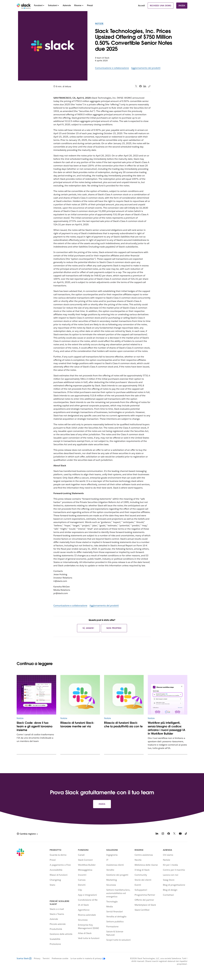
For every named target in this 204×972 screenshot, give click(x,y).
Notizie (99, 23)
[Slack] (24, 5)
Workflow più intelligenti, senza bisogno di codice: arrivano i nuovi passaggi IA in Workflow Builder (166, 728)
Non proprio (114, 628)
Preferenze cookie (60, 958)
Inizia (181, 5)
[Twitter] (136, 86)
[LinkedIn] (144, 86)
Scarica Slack (23, 958)
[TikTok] (186, 834)
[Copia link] (149, 86)
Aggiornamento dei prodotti (145, 68)
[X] (174, 834)
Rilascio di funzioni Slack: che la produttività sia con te (123, 724)
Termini (46, 958)
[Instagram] (163, 834)
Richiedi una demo (160, 5)
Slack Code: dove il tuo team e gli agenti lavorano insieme (34, 726)
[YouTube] (180, 834)
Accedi (141, 5)
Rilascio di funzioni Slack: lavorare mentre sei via (77, 724)
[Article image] (36, 695)
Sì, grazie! (88, 628)
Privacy (37, 958)
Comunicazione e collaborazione (112, 68)
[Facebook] (140, 86)
